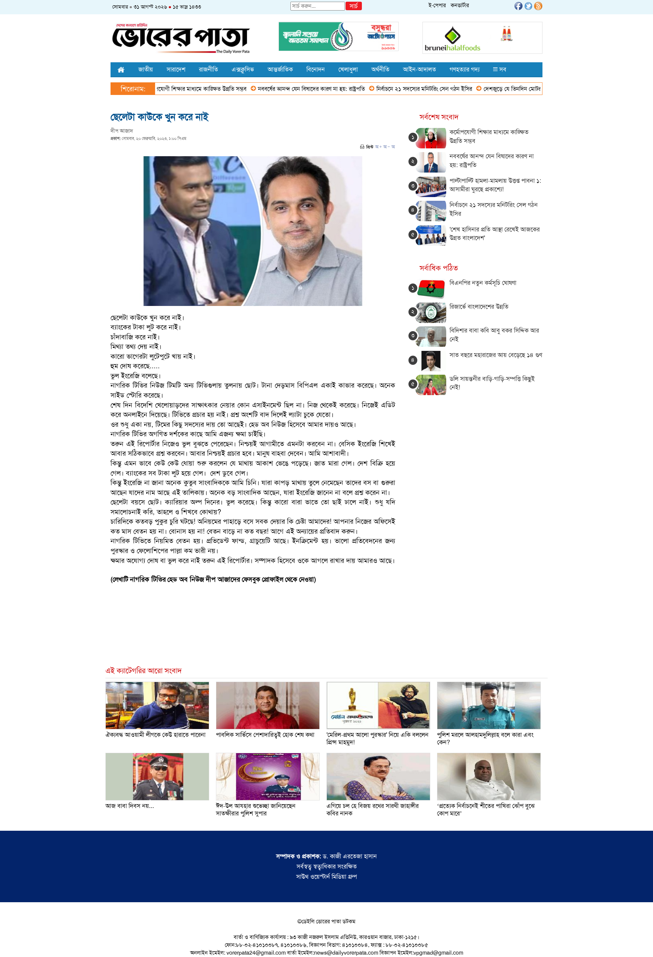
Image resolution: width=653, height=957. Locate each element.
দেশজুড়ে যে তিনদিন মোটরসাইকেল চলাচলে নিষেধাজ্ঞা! (512, 89)
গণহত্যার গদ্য (465, 69)
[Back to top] (10, 943)
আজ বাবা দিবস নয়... (129, 806)
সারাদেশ (176, 69)
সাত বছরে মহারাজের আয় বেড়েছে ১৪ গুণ (496, 355)
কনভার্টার (460, 5)
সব (502, 69)
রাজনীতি (208, 69)
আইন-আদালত (419, 69)
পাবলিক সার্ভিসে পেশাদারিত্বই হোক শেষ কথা (265, 735)
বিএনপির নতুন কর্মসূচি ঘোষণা (483, 283)
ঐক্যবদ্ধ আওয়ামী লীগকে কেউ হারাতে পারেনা (155, 735)
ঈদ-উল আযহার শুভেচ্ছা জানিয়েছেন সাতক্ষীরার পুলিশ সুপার (256, 809)
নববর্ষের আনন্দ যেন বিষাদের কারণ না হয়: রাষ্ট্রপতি (282, 89)
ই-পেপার (437, 5)
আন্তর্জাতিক (280, 69)
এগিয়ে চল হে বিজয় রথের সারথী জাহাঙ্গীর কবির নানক (372, 809)
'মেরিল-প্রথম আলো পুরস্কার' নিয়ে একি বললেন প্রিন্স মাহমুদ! (377, 738)
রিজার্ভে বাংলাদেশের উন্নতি (479, 307)
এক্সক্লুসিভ (243, 69)
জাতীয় (145, 69)
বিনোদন (315, 69)
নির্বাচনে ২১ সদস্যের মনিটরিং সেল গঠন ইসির (395, 89)
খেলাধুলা (348, 69)
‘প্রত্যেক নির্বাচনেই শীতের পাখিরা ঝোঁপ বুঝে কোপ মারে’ (486, 809)
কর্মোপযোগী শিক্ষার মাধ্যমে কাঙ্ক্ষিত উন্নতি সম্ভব (166, 89)
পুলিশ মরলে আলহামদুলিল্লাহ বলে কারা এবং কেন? (485, 738)
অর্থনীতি (380, 69)
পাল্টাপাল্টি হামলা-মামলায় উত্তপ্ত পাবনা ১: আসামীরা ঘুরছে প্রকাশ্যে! (495, 185)
